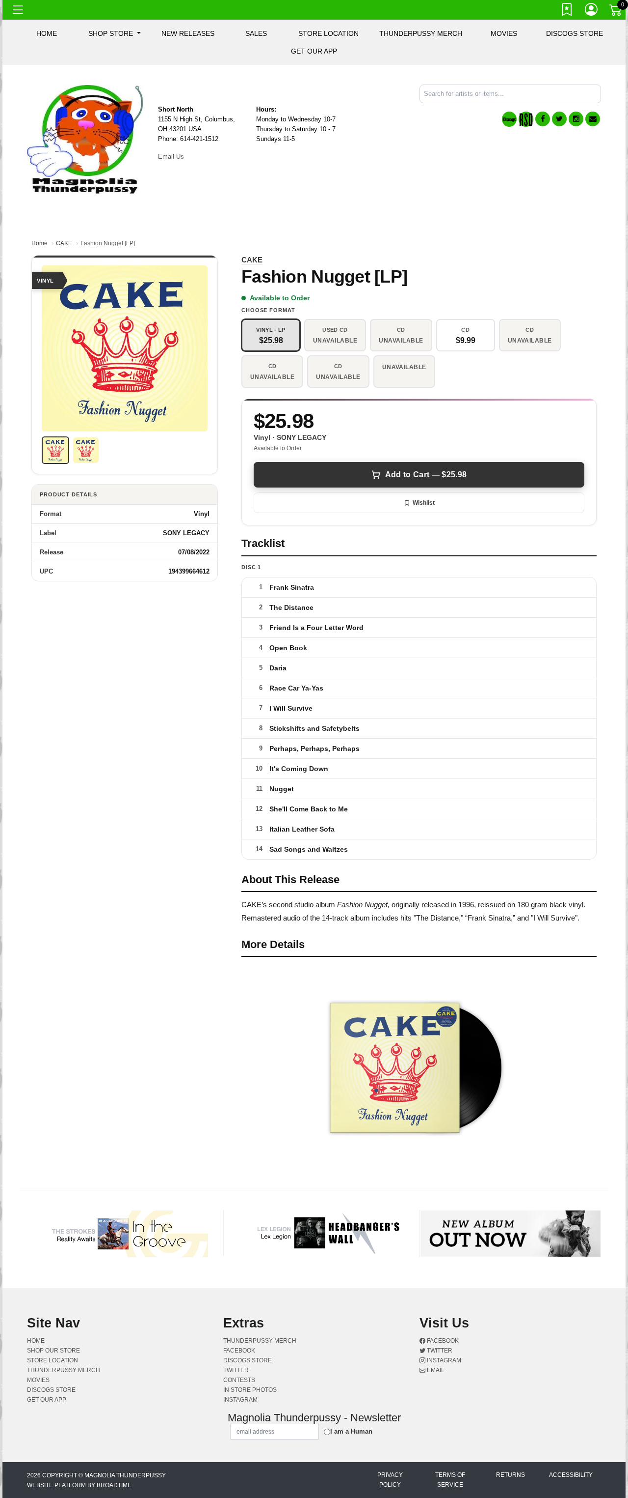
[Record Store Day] (526, 119)
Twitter (438, 1350)
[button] (114, 33)
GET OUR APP (314, 51)
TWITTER (236, 1370)
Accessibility (571, 1474)
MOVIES (504, 33)
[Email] (592, 119)
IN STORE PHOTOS (250, 1389)
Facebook (442, 1340)
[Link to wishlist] (567, 11)
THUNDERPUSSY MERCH (420, 33)
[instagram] (576, 119)
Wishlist (424, 502)
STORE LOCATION (328, 33)
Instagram (443, 1360)
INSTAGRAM (240, 1399)
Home (39, 243)
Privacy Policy (390, 1479)
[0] (616, 12)
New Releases (187, 33)
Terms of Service (450, 1479)
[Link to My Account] (592, 11)
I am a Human (351, 1431)
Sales (256, 33)
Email (435, 1370)
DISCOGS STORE (574, 33)
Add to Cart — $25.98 (426, 474)
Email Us (171, 156)
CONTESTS (239, 1380)
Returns (510, 1474)
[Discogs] (509, 119)
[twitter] (559, 119)
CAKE (64, 243)
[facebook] (542, 119)
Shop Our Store (53, 1350)
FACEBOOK (239, 1350)
